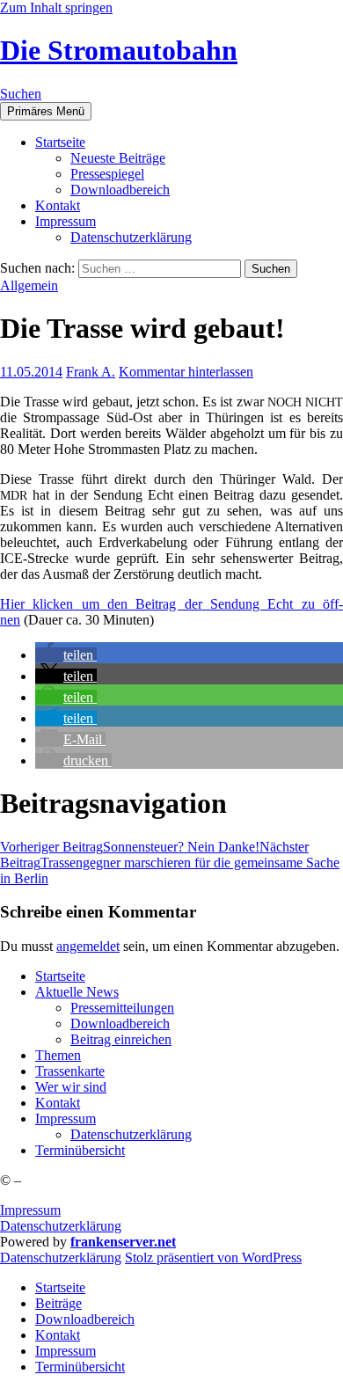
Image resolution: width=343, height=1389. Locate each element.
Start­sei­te (60, 142)
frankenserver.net (123, 1241)
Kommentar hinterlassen (186, 371)
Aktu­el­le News (77, 991)
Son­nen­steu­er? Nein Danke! (129, 846)
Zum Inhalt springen (56, 7)
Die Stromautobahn (118, 50)
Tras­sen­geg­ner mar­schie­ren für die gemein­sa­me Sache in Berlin (169, 862)
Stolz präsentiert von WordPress (213, 1257)
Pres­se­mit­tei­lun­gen (122, 1007)
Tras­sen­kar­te (70, 1071)
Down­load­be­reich (120, 189)
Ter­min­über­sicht (80, 1150)
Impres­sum (65, 221)
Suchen (20, 93)
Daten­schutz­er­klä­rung (131, 237)
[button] (66, 654)
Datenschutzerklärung (60, 1225)
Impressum (30, 1210)
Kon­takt (57, 205)
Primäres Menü (45, 111)
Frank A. (90, 371)
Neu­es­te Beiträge (117, 157)
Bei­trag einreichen (121, 1039)
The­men (58, 1055)
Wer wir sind (70, 1086)
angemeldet (88, 946)
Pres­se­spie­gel (107, 173)
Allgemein (29, 285)
